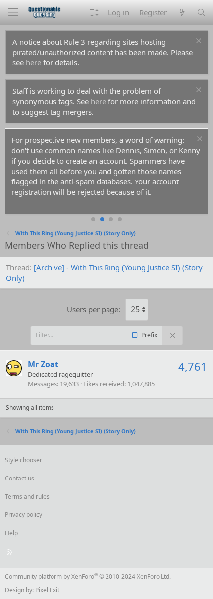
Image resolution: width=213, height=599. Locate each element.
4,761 (192, 366)
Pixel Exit (47, 590)
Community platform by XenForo (88, 576)
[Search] (201, 12)
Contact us (19, 478)
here (33, 62)
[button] (94, 12)
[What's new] (181, 12)
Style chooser (23, 460)
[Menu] (13, 12)
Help (11, 533)
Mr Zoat (43, 364)
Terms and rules (27, 496)
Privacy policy (23, 514)
